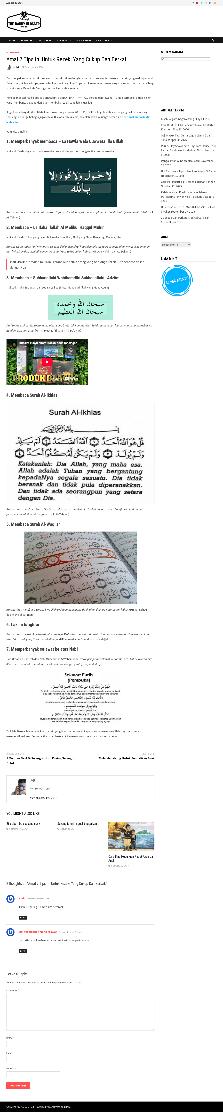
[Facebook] (193, 2)
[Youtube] (197, 2)
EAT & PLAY (45, 40)
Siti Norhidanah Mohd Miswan (38, 932)
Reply (22, 917)
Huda (22, 898)
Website (11, 1068)
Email (10, 1053)
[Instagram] (206, 2)
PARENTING (27, 40)
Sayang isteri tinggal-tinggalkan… (78, 824)
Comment (12, 990)
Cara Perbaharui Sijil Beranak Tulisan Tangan (188, 182)
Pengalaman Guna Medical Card (180, 161)
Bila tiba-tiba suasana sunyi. (23, 824)
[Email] (215, 2)
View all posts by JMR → (43, 797)
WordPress (54, 1106)
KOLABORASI (83, 40)
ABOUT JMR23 (104, 40)
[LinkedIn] (210, 2)
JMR (18, 67)
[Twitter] (202, 2)
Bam (68, 1106)
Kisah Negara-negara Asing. (178, 119)
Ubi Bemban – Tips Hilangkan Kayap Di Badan (188, 171)
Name (10, 1037)
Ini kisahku (12, 52)
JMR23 (30, 1106)
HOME (12, 40)
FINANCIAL (62, 40)
